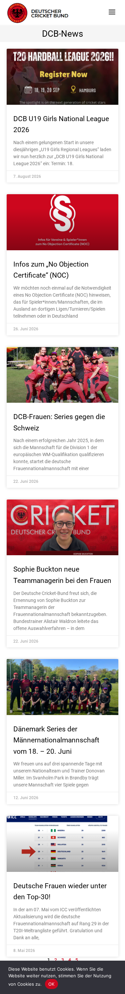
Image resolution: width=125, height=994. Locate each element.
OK (51, 984)
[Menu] (112, 11)
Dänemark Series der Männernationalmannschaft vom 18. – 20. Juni (56, 740)
